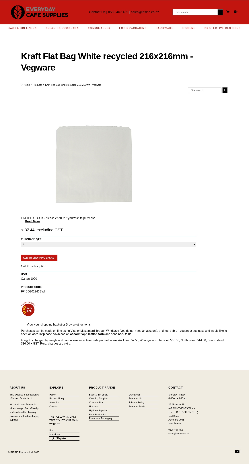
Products (37, 84)
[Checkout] (236, 12)
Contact (53, 406)
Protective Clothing (223, 28)
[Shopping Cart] (228, 12)
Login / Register (57, 438)
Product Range (57, 398)
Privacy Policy (136, 402)
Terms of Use (136, 398)
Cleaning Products (62, 28)
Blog (51, 430)
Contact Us (97, 12)
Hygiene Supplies (98, 410)
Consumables (99, 28)
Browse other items (78, 324)
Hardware (164, 28)
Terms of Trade (137, 406)
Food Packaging (133, 28)
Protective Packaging (100, 418)
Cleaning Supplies (98, 398)
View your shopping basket (44, 324)
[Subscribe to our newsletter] (237, 451)
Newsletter (55, 434)
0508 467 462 (118, 12)
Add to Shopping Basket (39, 257)
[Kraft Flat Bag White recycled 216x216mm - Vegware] (94, 213)
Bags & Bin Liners (22, 28)
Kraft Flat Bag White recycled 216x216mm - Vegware (73, 84)
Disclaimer (134, 394)
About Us (54, 402)
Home (27, 84)
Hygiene (188, 28)
